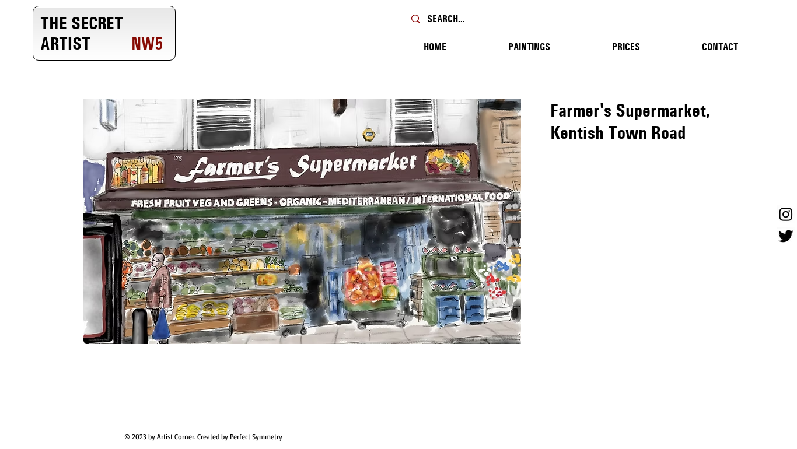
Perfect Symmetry (256, 436)
